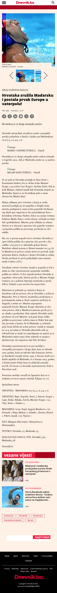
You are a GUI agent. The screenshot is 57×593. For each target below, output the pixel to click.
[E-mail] (21, 116)
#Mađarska (38, 516)
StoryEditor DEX (33, 586)
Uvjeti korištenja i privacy (39, 569)
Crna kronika (47, 556)
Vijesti (6, 556)
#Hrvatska (23, 516)
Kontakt (34, 571)
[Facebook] (4, 116)
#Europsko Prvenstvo (13, 520)
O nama (7, 569)
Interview (25, 556)
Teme (35, 556)
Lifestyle (28, 561)
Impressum (24, 569)
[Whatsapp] (26, 116)
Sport (15, 556)
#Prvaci (30, 520)
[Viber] (32, 116)
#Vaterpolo (8, 516)
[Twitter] (10, 116)
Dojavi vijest (25, 571)
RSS (51, 569)
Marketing (15, 569)
